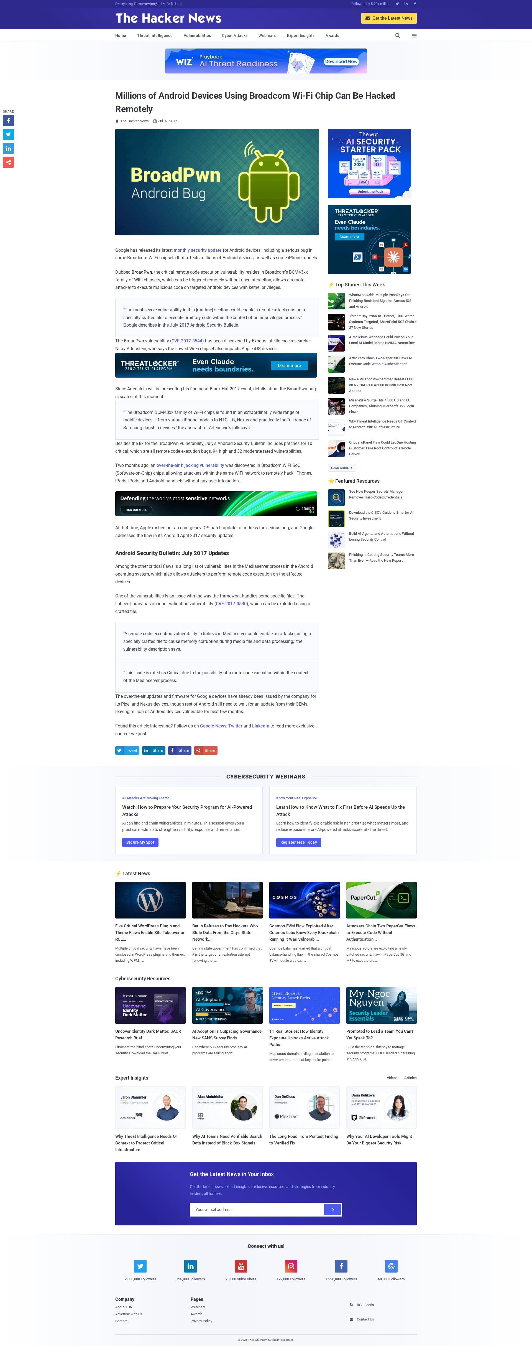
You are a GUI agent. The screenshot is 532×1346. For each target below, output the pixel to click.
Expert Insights (301, 35)
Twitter (235, 726)
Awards (332, 35)
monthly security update (198, 250)
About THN (123, 1307)
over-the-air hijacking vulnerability (190, 465)
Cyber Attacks (234, 35)
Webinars (267, 35)
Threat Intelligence (155, 35)
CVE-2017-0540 (231, 603)
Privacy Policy (201, 1321)
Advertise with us (128, 1314)
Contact (121, 1321)
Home (120, 35)
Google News (213, 726)
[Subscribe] (332, 1209)
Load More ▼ (342, 467)
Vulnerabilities (197, 35)
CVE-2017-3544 (187, 341)
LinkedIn (260, 726)
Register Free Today (298, 842)
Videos (392, 1078)
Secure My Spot (140, 842)
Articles (410, 1078)
